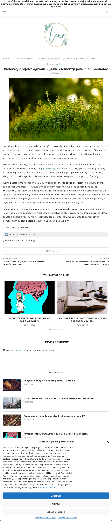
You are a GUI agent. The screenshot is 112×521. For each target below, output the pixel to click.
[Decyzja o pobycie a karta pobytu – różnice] (12, 385)
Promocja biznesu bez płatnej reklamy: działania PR (54, 416)
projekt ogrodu (51, 168)
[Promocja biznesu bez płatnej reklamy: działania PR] (12, 420)
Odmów (56, 504)
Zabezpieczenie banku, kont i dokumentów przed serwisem (58, 398)
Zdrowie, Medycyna (24, 58)
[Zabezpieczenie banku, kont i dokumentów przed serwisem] (12, 403)
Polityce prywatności (49, 487)
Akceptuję (56, 496)
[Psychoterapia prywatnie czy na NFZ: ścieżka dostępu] (30, 297)
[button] (107, 441)
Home (6, 58)
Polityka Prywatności (67, 518)
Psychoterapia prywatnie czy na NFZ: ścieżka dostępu (55, 433)
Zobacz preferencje (56, 512)
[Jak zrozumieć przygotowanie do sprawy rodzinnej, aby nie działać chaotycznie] (82, 297)
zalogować (20, 350)
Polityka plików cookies (45, 518)
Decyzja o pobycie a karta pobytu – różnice (49, 380)
